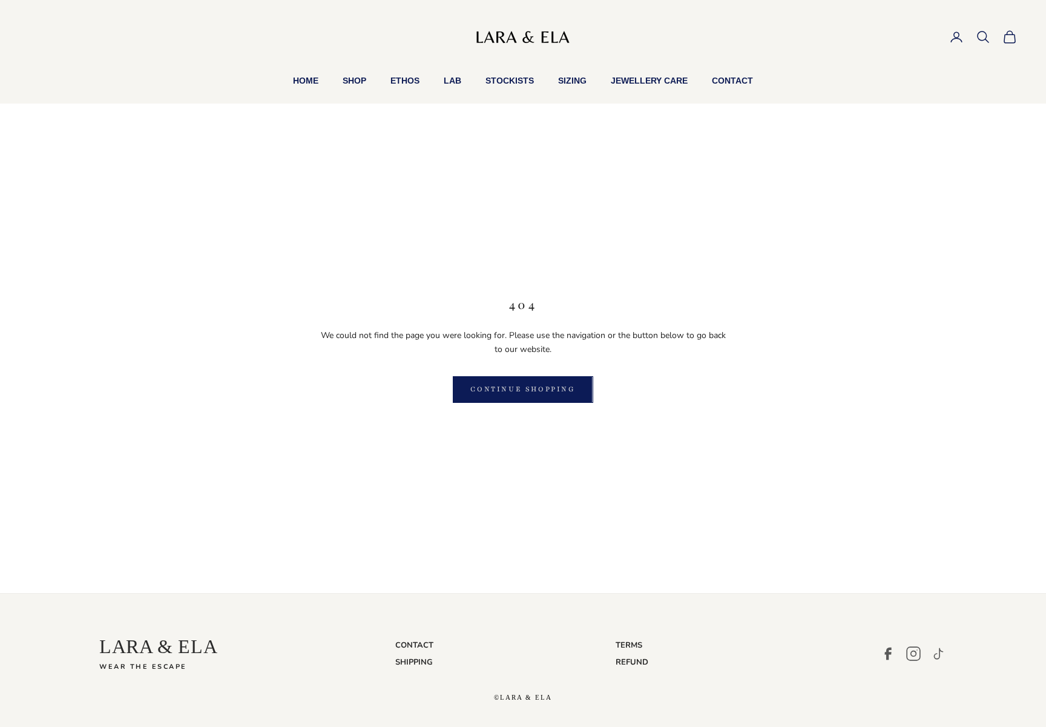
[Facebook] (888, 654)
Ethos (404, 80)
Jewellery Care (649, 80)
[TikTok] (939, 654)
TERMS (629, 645)
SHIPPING (414, 662)
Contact (732, 80)
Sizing (572, 80)
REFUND (632, 662)
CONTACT (414, 645)
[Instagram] (913, 654)
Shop (354, 80)
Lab (452, 80)
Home (305, 80)
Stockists (509, 80)
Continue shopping (522, 389)
